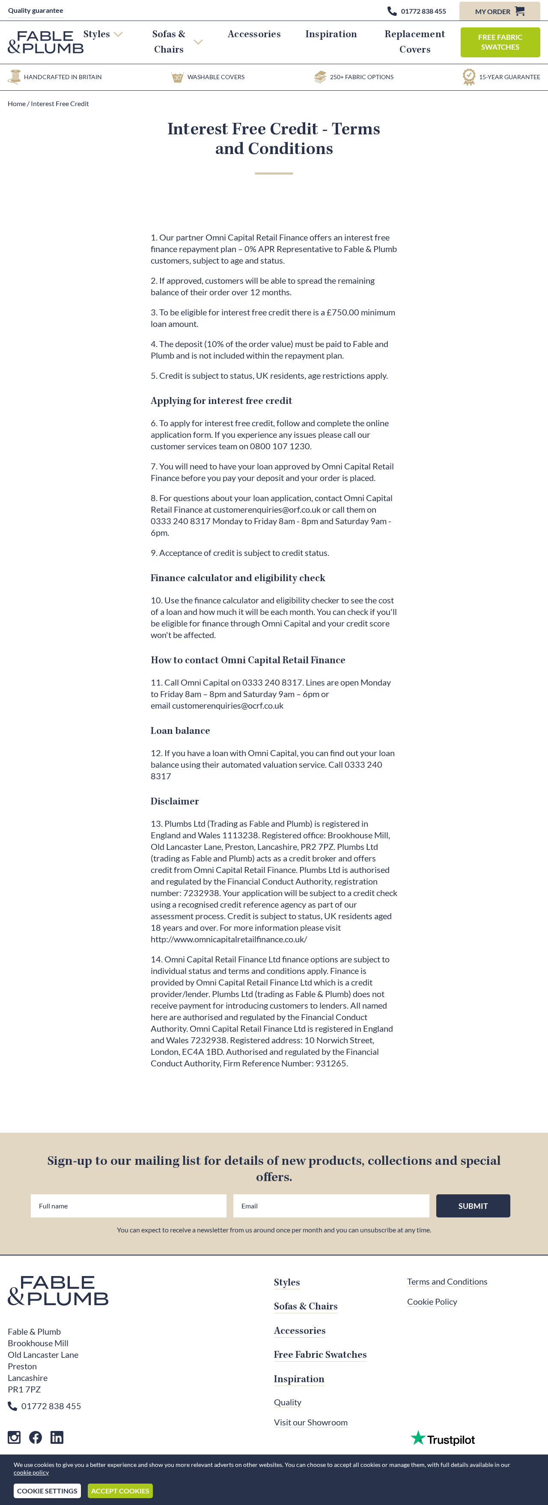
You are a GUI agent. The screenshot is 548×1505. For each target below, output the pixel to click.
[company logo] (45, 42)
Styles (96, 34)
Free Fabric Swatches (320, 1355)
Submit (473, 1206)
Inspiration (331, 34)
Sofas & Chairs (169, 42)
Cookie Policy (432, 1301)
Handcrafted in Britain (63, 77)
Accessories (254, 34)
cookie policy (31, 1472)
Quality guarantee (35, 10)
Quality (287, 1402)
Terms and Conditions (447, 1281)
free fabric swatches (500, 42)
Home (17, 103)
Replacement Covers (415, 42)
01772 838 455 (51, 1406)
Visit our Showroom (311, 1422)
